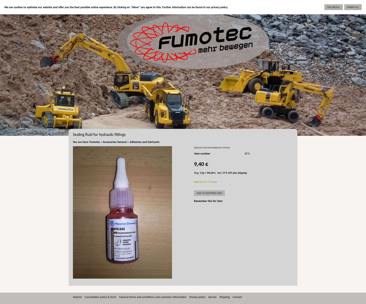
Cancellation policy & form (100, 297)
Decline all (333, 7)
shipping (242, 173)
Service (212, 297)
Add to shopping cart (209, 193)
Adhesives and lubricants (144, 142)
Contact (237, 297)
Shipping (224, 297)
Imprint (77, 297)
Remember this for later (208, 201)
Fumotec (94, 142)
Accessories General (115, 142)
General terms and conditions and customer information (153, 297)
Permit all (353, 7)
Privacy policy (197, 297)
